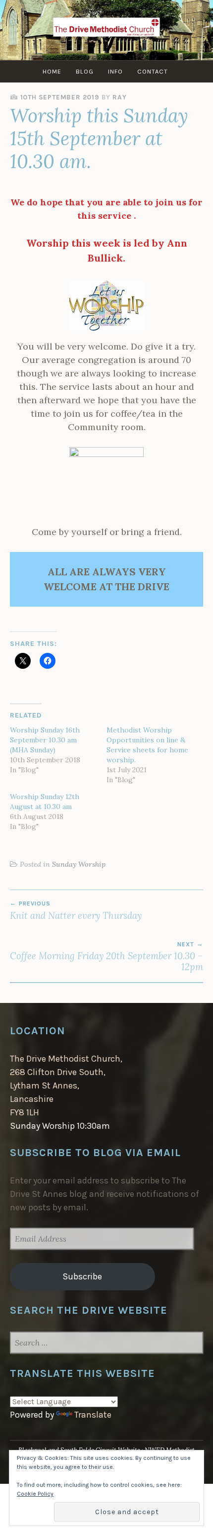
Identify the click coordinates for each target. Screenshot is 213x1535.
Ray (119, 97)
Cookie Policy (35, 1493)
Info (115, 71)
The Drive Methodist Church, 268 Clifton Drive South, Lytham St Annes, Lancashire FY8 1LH (66, 1085)
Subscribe (82, 1276)
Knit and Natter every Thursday (76, 910)
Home (52, 71)
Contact (152, 71)
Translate (92, 1414)
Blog (85, 71)
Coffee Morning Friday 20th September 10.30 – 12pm (106, 957)
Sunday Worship (79, 864)
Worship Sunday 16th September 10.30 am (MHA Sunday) (45, 739)
